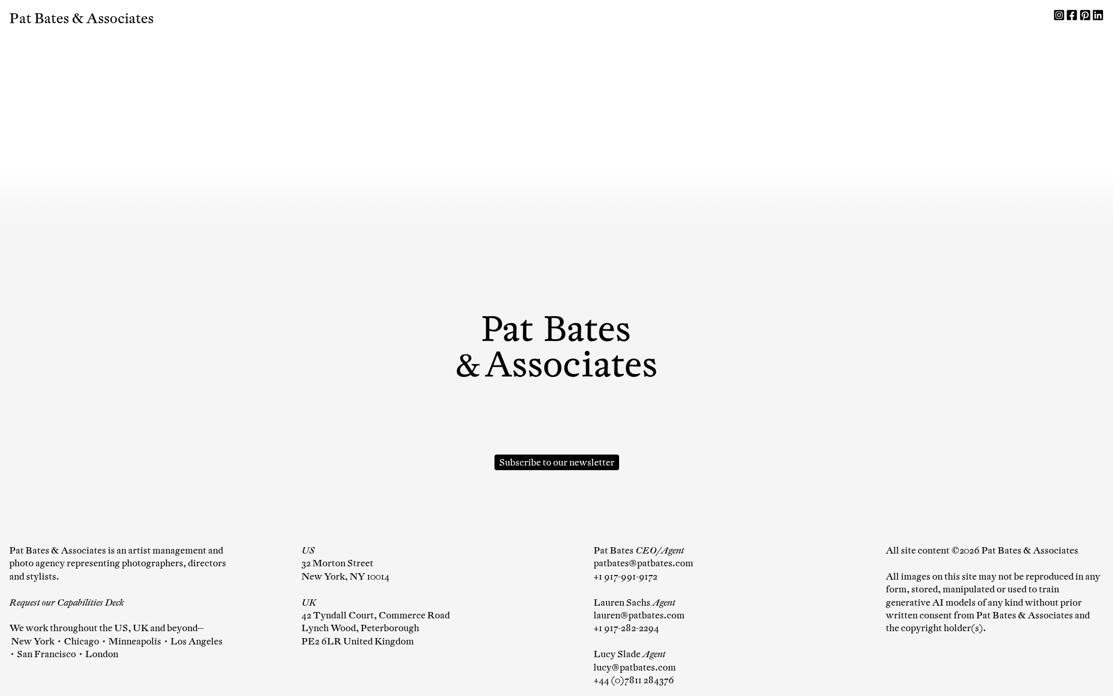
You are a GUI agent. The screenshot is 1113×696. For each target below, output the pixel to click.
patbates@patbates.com (643, 563)
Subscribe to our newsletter (556, 462)
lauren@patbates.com (639, 615)
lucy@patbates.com (635, 667)
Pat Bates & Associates (81, 18)
